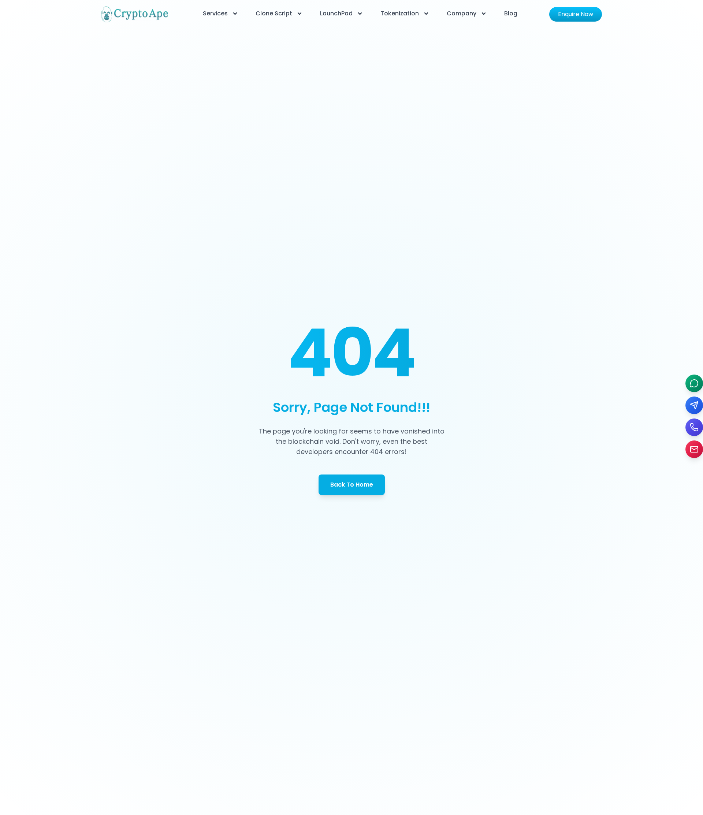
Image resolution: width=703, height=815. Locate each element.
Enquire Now (575, 14)
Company (461, 13)
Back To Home (351, 484)
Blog (510, 13)
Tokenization (399, 13)
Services (215, 13)
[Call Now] (694, 427)
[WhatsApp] (694, 383)
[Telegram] (694, 405)
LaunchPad (336, 13)
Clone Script (274, 13)
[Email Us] (694, 449)
